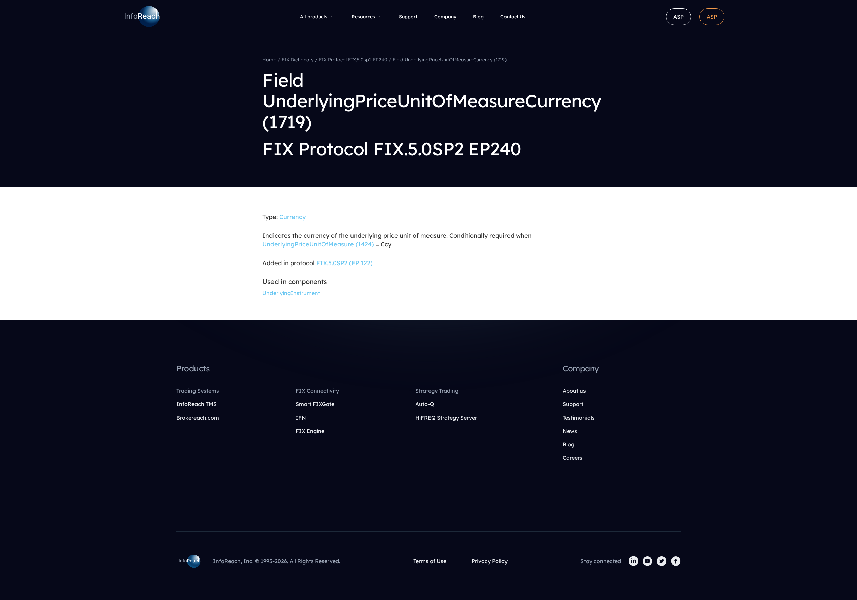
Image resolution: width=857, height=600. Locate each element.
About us (574, 390)
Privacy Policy (490, 561)
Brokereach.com (197, 417)
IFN (301, 417)
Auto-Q (424, 404)
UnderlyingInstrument (291, 293)
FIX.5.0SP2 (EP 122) (344, 263)
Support (408, 17)
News (570, 431)
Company (445, 17)
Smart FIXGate (315, 404)
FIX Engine (310, 431)
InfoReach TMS (196, 404)
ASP (678, 16)
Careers (572, 457)
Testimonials (579, 417)
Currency (292, 217)
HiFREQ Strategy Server (446, 417)
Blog (478, 17)
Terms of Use (429, 561)
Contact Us (512, 17)
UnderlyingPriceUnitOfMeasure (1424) (318, 244)
